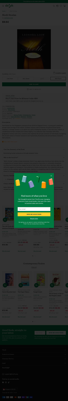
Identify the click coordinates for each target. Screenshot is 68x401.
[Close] (51, 175)
